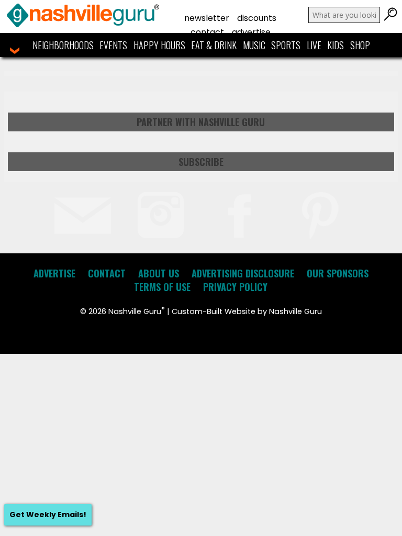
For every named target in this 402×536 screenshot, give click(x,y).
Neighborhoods (63, 45)
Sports (285, 45)
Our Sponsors (337, 273)
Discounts (256, 18)
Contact (207, 32)
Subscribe (201, 162)
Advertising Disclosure (243, 273)
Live (314, 45)
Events (113, 45)
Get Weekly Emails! (47, 514)
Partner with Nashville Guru (201, 122)
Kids (335, 45)
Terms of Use (162, 287)
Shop (360, 45)
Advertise (251, 32)
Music (254, 45)
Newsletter (206, 18)
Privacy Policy (235, 287)
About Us (158, 273)
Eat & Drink (214, 45)
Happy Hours (159, 45)
